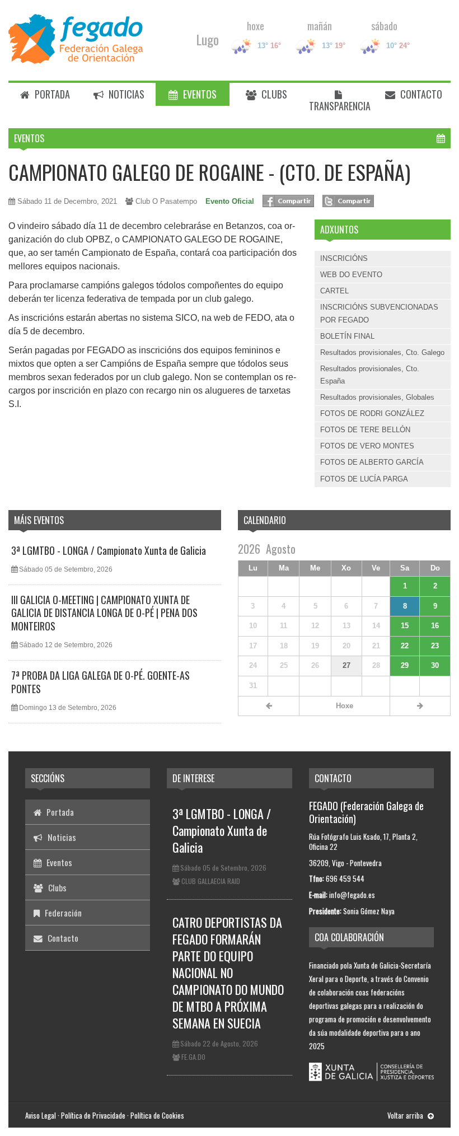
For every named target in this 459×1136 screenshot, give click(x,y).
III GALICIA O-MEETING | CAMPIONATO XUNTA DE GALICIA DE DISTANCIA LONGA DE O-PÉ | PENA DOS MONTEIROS (104, 612)
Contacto (420, 94)
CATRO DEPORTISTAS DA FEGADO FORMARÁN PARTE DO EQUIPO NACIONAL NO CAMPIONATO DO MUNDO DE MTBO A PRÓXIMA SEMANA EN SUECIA (228, 972)
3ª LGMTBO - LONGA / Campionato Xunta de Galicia (108, 550)
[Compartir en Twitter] (348, 201)
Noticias (125, 94)
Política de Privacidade (93, 1115)
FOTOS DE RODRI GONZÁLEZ (372, 413)
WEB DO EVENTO (351, 274)
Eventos (199, 94)
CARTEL (334, 291)
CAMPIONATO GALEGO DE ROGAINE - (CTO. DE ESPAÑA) (209, 171)
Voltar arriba (406, 1115)
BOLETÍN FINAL (347, 336)
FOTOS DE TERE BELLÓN (365, 430)
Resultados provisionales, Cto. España (369, 374)
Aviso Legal (40, 1115)
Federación (62, 912)
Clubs (273, 94)
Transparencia (340, 106)
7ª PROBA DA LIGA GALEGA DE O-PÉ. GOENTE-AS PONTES (100, 681)
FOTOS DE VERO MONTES (367, 446)
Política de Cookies (157, 1115)
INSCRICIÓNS (344, 258)
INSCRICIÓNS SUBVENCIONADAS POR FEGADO (379, 313)
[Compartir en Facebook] (288, 201)
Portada (51, 94)
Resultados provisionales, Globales (377, 397)
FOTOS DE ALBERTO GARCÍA (372, 462)
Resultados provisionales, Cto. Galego (382, 352)
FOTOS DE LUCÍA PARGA (364, 479)
